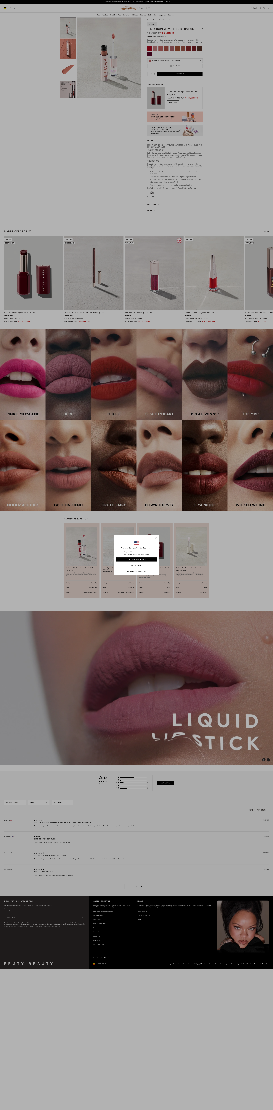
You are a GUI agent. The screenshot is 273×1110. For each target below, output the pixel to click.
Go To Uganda (136, 565)
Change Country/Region (136, 571)
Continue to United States (136, 559)
